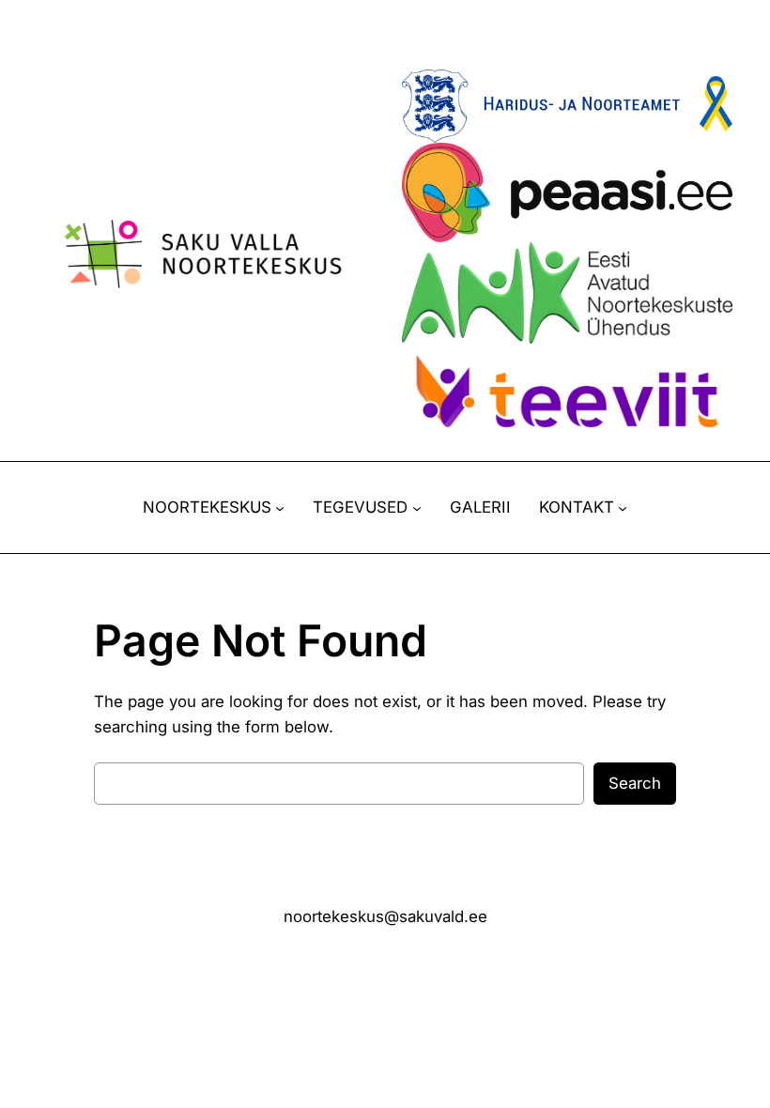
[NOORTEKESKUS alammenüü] (280, 508)
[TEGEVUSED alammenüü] (417, 508)
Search (634, 783)
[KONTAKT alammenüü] (622, 508)
